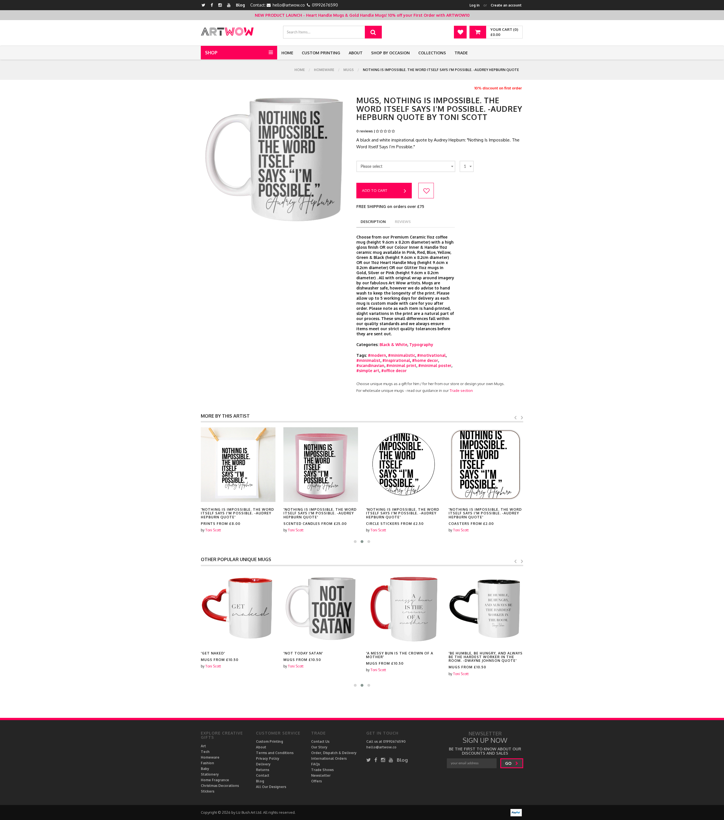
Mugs (348, 70)
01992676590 (325, 5)
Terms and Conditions (275, 753)
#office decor (394, 370)
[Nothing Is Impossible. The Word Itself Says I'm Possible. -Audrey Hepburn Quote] (238, 464)
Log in (474, 5)
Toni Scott (213, 530)
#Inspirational (396, 360)
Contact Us (320, 741)
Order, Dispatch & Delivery (334, 753)
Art (203, 746)
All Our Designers (271, 787)
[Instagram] (220, 5)
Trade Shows (322, 770)
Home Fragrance (215, 780)
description (373, 221)
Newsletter (321, 775)
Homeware (324, 70)
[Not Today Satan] (320, 608)
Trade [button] (461, 52)
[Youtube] (228, 5)
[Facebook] (212, 5)
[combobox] (405, 166)
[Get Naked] (238, 608)
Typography (421, 344)
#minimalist (368, 360)
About (356, 52)
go (508, 763)
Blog (240, 5)
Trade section (461, 390)
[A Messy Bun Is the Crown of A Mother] (403, 608)
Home (287, 52)
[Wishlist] (460, 32)
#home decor (425, 360)
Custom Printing (321, 52)
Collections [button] (432, 52)
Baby (205, 769)
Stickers (207, 791)
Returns (262, 770)
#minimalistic (401, 355)
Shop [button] (211, 52)
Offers (316, 781)
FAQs (315, 764)
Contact (262, 775)
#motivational (431, 355)
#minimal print (401, 365)
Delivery (263, 764)
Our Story (319, 747)
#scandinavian (370, 365)
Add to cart (374, 190)
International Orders (329, 758)
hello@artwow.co (289, 5)
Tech (205, 752)
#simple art (367, 370)
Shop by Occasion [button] (390, 52)
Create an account (506, 5)
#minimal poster (434, 365)
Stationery (210, 774)
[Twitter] (203, 5)
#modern (377, 355)
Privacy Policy (267, 758)
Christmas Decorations (220, 785)
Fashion (207, 763)
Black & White (393, 344)
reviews (403, 221)
